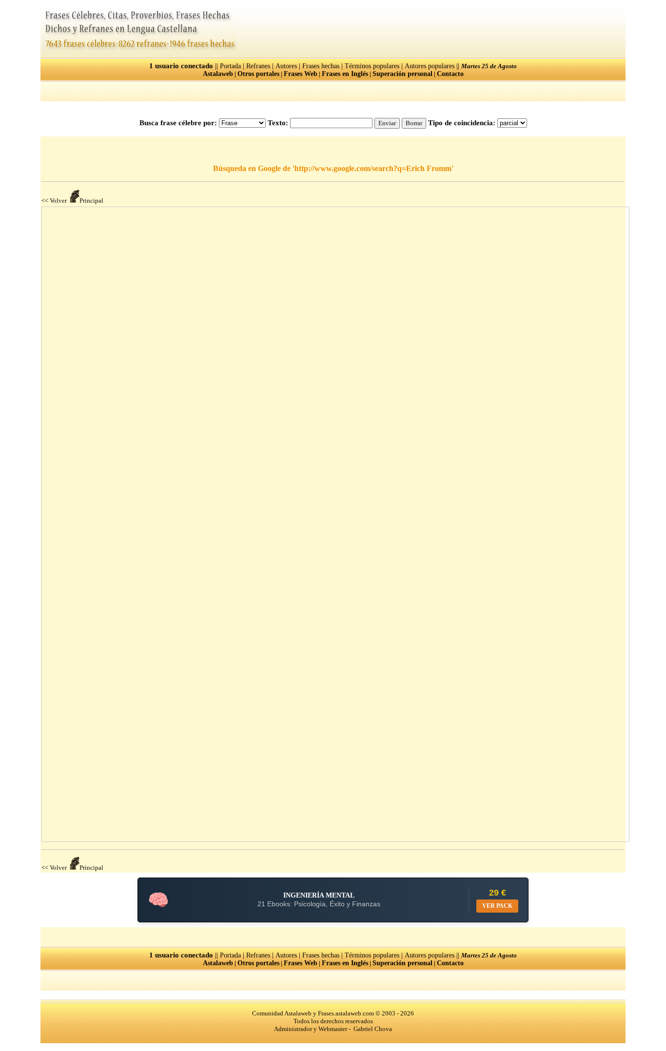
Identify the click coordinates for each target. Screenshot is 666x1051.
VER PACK (497, 905)
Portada (230, 66)
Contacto (450, 73)
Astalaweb (218, 73)
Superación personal (402, 73)
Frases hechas (320, 66)
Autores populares (429, 66)
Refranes (258, 66)
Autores (286, 66)
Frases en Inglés (345, 73)
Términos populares (372, 66)
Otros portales (258, 73)
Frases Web (300, 73)
